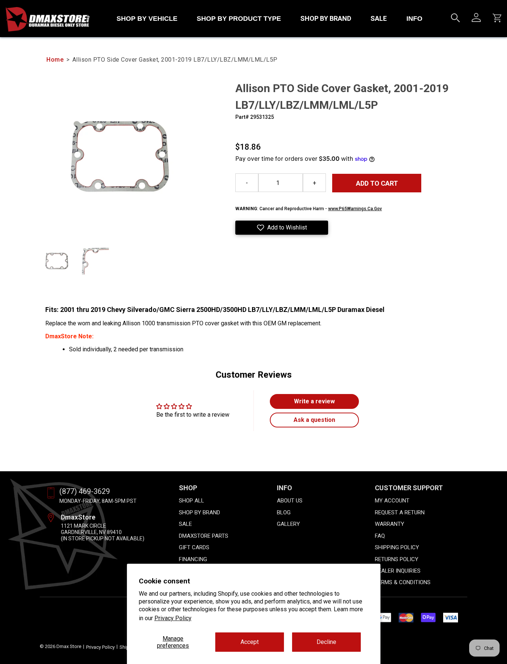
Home (54, 59)
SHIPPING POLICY (397, 547)
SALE (378, 18)
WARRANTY (389, 524)
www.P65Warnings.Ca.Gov (355, 208)
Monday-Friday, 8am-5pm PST (98, 501)
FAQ (380, 536)
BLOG (284, 512)
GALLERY (288, 524)
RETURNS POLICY (396, 559)
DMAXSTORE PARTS (203, 536)
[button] (281, 228)
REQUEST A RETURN (400, 512)
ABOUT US (289, 500)
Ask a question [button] (314, 419)
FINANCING (193, 559)
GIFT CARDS (194, 547)
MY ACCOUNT (392, 500)
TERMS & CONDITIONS (403, 582)
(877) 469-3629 (84, 491)
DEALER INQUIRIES (398, 570)
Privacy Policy (173, 618)
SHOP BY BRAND (325, 18)
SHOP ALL (191, 500)
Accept (250, 641)
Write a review (314, 401)
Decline (326, 641)
